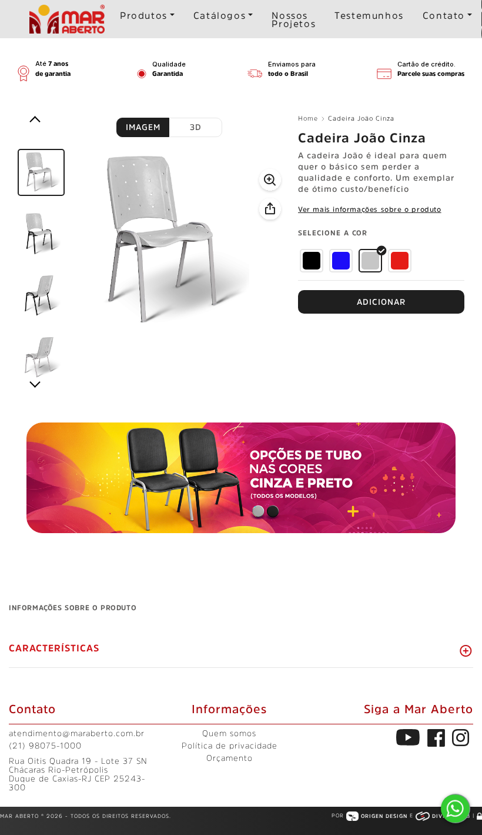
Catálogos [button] (219, 15)
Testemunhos (369, 15)
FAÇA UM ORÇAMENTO (381, 302)
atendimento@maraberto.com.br (77, 733)
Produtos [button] (144, 15)
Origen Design (384, 816)
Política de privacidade (229, 745)
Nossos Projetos (294, 19)
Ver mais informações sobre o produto (369, 209)
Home (308, 118)
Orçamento (229, 758)
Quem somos (229, 733)
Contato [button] (444, 15)
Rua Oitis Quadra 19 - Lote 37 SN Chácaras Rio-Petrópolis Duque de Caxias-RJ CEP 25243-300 (78, 774)
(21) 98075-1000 (45, 745)
